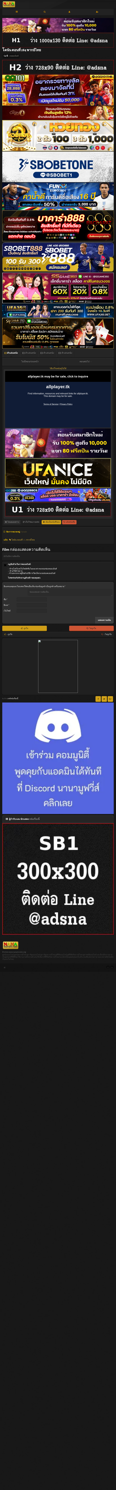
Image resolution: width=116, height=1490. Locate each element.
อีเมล (6, 605)
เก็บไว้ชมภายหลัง (32, 522)
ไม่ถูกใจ (92, 628)
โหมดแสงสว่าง (13, 522)
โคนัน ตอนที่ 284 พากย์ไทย (23, 540)
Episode (24, 532)
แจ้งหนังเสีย (70, 522)
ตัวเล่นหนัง (12, 353)
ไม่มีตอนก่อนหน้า (30, 361)
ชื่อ (5, 600)
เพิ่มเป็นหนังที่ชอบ (52, 522)
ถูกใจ (25, 628)
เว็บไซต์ (7, 611)
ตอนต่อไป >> (86, 361)
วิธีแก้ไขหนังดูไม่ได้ (58, 369)
